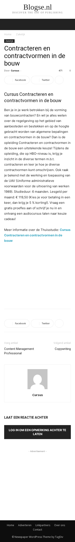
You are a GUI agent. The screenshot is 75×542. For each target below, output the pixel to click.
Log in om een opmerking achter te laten (37, 432)
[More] (59, 80)
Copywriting (63, 349)
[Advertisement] (37, 275)
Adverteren (24, 525)
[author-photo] (38, 389)
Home (7, 34)
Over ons (59, 525)
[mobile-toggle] (7, 24)
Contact (37, 529)
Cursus (15, 70)
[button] (69, 24)
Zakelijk (20, 34)
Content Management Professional (19, 351)
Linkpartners (42, 525)
